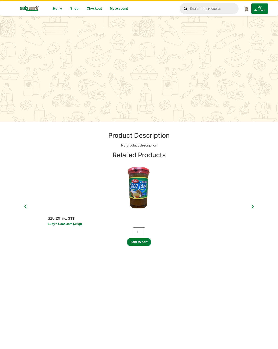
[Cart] (246, 8)
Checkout (94, 8)
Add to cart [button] (139, 242)
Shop (74, 8)
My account (119, 8)
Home (57, 8)
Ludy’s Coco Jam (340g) (65, 224)
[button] (25, 206)
